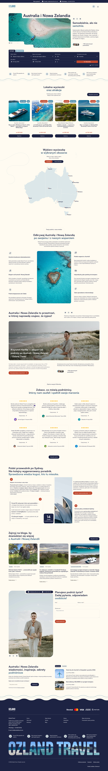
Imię (56, 602)
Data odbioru (13, 59)
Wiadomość (58, 608)
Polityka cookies (96, 762)
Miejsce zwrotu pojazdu (36, 54)
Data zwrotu (34, 59)
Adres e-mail (81, 602)
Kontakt (65, 722)
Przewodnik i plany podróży (88, 720)
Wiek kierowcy (57, 54)
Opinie (46, 720)
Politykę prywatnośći (20, 687)
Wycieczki (29, 720)
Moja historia (48, 718)
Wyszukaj (87, 61)
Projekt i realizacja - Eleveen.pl (93, 766)
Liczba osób (57, 59)
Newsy (65, 718)
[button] (97, 6)
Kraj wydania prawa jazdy (82, 54)
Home (28, 718)
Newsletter (66, 720)
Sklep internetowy (86, 718)
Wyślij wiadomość (60, 621)
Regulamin (90, 762)
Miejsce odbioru (13, 54)
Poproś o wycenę (94, 65)
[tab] (48, 161)
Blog (46, 722)
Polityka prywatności (82, 762)
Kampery (29, 722)
